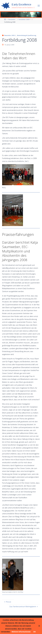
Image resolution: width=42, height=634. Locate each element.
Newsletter (11, 19)
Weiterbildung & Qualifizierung (26, 35)
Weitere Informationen (21, 632)
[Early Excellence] (5, 6)
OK (34, 632)
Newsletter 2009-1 (24, 19)
